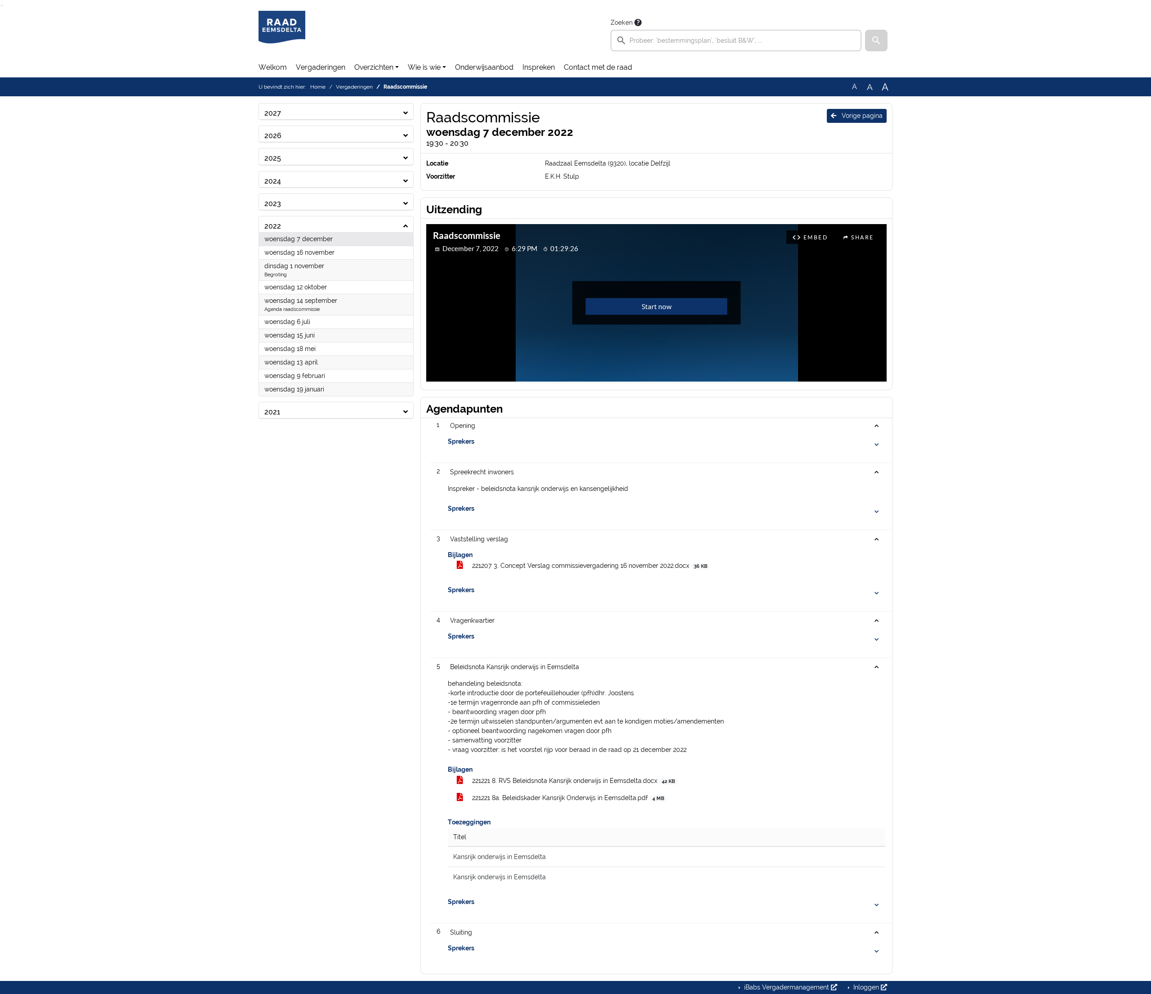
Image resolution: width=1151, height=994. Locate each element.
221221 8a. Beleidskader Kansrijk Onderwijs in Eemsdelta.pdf (567, 797)
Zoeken (622, 22)
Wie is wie (424, 67)
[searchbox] (736, 40)
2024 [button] (272, 181)
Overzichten (373, 67)
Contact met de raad (598, 67)
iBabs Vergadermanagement (786, 987)
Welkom (273, 67)
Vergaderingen (320, 67)
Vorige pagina (861, 115)
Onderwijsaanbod (484, 67)
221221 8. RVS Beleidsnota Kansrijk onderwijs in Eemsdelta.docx (572, 780)
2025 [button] (272, 158)
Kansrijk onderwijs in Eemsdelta (499, 856)
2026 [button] (272, 135)
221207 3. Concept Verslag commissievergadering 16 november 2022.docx (588, 565)
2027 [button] (272, 113)
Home (318, 87)
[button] (876, 40)
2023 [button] (272, 203)
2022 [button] (272, 226)
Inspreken (538, 67)
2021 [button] (272, 412)
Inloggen (866, 987)
